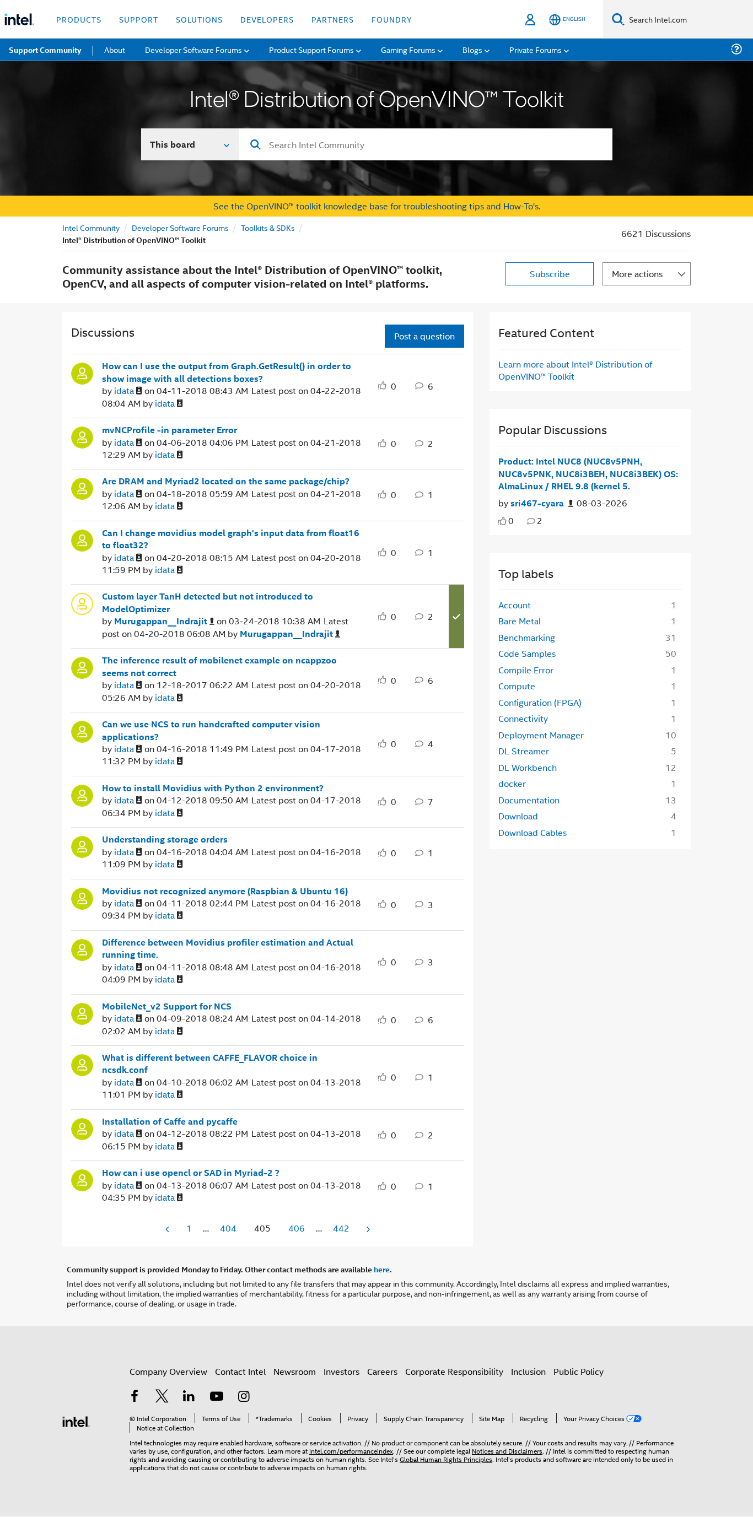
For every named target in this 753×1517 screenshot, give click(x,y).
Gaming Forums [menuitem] (408, 49)
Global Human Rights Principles (446, 1459)
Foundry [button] (392, 19)
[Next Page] (367, 1229)
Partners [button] (332, 19)
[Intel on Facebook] (134, 1397)
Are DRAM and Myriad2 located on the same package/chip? (225, 481)
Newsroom (294, 1371)
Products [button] (78, 19)
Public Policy (578, 1371)
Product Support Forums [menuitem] (311, 49)
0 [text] (511, 520)
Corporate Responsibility (454, 1371)
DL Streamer (523, 750)
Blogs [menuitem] (472, 49)
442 (341, 1228)
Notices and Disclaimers (507, 1450)
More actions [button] (637, 273)
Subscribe (550, 273)
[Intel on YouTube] (216, 1397)
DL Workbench (527, 767)
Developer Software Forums (180, 227)
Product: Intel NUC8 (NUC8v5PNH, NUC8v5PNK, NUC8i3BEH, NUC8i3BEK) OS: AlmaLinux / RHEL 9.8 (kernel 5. (588, 473)
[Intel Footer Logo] (76, 1420)
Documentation (529, 799)
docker (512, 783)
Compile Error (525, 669)
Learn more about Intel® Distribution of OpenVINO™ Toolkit (575, 370)
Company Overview (168, 1371)
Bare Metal (519, 620)
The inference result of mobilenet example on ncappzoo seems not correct (219, 666)
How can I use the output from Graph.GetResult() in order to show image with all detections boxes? (226, 372)
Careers (382, 1371)
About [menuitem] (114, 49)
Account (514, 604)
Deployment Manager (541, 734)
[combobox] (425, 144)
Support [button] (138, 19)
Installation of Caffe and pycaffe (170, 1121)
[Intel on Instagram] (243, 1397)
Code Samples (527, 653)
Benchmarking (526, 637)
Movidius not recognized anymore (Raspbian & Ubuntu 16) (225, 891)
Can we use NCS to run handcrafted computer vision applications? (211, 730)
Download (518, 815)
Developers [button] (267, 19)
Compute (516, 685)
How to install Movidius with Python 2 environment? (213, 788)
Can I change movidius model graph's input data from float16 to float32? (230, 539)
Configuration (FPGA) (540, 702)
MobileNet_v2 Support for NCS (167, 1006)
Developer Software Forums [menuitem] (193, 49)
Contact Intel (240, 1371)
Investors (341, 1371)
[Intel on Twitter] (162, 1397)
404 (228, 1228)
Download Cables (532, 832)
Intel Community (91, 227)
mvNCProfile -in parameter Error (169, 430)
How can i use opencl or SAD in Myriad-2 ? (190, 1173)
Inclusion (528, 1371)
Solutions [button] (199, 19)
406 (296, 1228)
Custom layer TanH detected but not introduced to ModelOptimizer (207, 602)
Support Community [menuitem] (45, 50)
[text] (502, 521)
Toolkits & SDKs (268, 227)
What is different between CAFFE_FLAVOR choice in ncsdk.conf (210, 1063)
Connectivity (523, 718)
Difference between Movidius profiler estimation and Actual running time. (227, 948)
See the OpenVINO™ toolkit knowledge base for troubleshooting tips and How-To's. (376, 205)
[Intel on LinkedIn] (189, 1397)
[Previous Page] (168, 1229)
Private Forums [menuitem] (535, 49)
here (382, 1269)
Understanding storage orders (165, 839)
